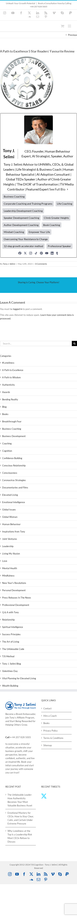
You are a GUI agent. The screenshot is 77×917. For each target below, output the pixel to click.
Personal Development (14, 590)
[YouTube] (47, 253)
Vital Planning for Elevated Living (19, 678)
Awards (6, 392)
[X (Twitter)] (25, 253)
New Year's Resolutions (14, 582)
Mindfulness (8, 575)
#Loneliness (8, 362)
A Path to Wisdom (11, 377)
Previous (72, 34)
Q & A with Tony (10, 612)
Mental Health (9, 568)
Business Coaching (11, 428)
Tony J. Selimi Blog (11, 663)
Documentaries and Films (15, 487)
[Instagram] (30, 253)
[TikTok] (36, 253)
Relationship (8, 619)
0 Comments (41, 263)
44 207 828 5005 (21, 737)
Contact (47, 708)
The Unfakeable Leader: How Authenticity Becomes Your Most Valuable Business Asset (20, 800)
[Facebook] (20, 253)
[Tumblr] (57, 253)
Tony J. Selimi (9, 263)
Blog (4, 406)
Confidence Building (12, 458)
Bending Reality (10, 399)
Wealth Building (10, 685)
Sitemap (47, 745)
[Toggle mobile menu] (70, 26)
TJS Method (8, 656)
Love (4, 560)
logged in (17, 309)
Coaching (7, 443)
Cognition (7, 450)
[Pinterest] (41, 253)
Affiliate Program (25, 717)
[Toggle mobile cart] (62, 26)
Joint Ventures (9, 538)
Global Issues (9, 509)
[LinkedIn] (52, 253)
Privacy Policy (50, 730)
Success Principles (11, 634)
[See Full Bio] (67, 189)
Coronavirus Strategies (14, 480)
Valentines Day (10, 671)
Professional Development (15, 605)
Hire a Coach (50, 715)
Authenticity (8, 384)
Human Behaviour (11, 524)
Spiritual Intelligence (12, 627)
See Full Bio (57, 189)
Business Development (14, 436)
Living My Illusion (11, 553)
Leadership (7, 546)
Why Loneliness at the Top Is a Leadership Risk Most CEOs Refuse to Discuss (20, 836)
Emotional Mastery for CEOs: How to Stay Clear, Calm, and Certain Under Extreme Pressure (21, 818)
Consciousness (9, 472)
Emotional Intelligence (13, 502)
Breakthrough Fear (11, 421)
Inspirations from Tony (13, 531)
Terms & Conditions (53, 738)
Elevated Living (10, 494)
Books (5, 414)
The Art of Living (10, 641)
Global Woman (9, 516)
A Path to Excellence (12, 370)
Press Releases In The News (16, 597)
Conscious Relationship (14, 465)
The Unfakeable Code (13, 649)
